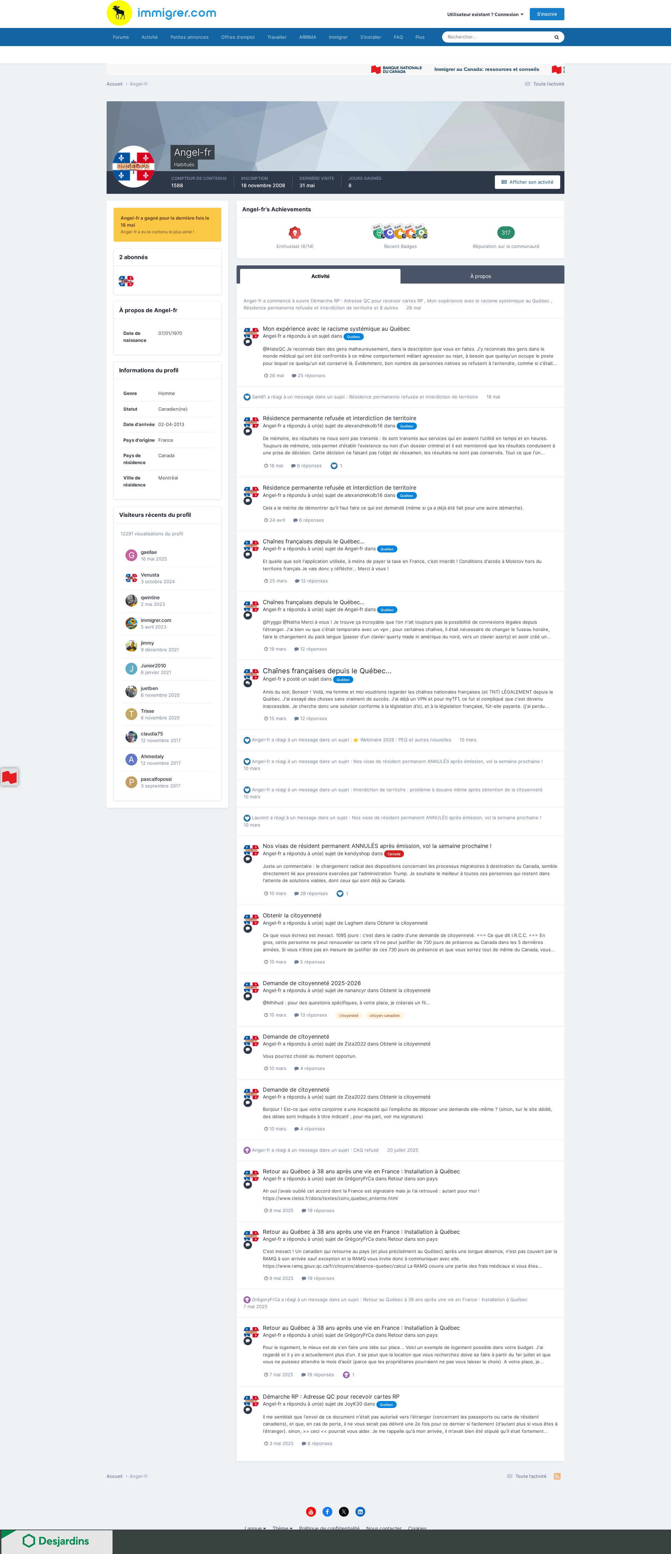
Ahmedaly (152, 756)
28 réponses (313, 893)
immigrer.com (156, 620)
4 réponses (312, 1068)
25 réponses (310, 375)
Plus (420, 37)
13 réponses (313, 1015)
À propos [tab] (480, 276)
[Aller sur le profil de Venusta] (126, 281)
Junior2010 (153, 665)
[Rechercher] (556, 37)
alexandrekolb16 (364, 425)
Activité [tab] (320, 276)
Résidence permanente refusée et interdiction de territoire (309, 307)
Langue (254, 1528)
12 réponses (314, 581)
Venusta (150, 575)
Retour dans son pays (413, 1178)
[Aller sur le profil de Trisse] (131, 714)
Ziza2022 (355, 1044)
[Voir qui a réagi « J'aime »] (334, 465)
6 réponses (309, 465)
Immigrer (338, 37)
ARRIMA (307, 37)
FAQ (398, 37)
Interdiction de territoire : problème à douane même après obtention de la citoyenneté (448, 789)
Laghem (354, 923)
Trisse (147, 711)
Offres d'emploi (238, 37)
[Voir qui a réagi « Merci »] (346, 1374)
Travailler (277, 37)
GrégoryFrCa (359, 1178)
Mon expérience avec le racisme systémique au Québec (489, 300)
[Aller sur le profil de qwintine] (131, 601)
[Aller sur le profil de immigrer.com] (131, 623)
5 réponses (312, 962)
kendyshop (357, 853)
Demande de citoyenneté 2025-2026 (312, 983)
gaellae (149, 552)
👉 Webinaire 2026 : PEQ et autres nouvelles (403, 739)
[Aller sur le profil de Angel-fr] (251, 333)
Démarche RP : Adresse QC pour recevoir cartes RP (367, 300)
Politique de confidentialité (329, 1528)
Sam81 (259, 397)
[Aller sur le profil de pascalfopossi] (131, 782)
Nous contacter (384, 1528)
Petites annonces (190, 37)
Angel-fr (253, 300)
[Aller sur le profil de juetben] (131, 691)
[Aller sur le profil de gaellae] (131, 555)
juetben (149, 688)
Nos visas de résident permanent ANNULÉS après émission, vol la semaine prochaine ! (448, 761)
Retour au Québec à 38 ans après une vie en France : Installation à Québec (361, 1171)
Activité (150, 37)
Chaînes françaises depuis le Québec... (313, 541)
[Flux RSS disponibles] (557, 1476)
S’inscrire (547, 14)
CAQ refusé (366, 1150)
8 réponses (319, 1443)
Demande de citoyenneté (296, 1036)
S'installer (370, 37)
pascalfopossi (156, 779)
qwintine (150, 597)
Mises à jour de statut (519, 36)
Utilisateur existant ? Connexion (484, 14)
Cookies (417, 1528)
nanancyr (355, 990)
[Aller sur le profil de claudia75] (131, 737)
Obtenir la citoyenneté (292, 915)
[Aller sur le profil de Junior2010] (131, 669)
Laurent (260, 817)
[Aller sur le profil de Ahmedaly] (131, 759)
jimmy (147, 643)
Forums (121, 37)
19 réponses (320, 1210)
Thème (281, 1528)
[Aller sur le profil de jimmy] (131, 646)
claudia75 (152, 733)
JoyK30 (353, 1404)
